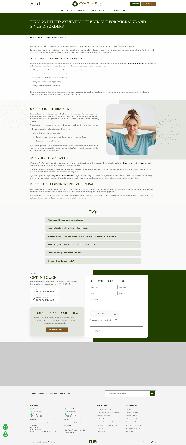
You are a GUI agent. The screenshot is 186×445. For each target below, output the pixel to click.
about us (70, 10)
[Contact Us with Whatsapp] (5, 427)
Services (40, 38)
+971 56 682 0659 (36, 416)
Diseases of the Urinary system (137, 422)
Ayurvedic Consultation (104, 409)
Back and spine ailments (105, 422)
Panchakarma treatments (63, 176)
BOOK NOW (135, 4)
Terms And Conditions (139, 442)
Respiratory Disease (133, 412)
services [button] (82, 10)
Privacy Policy (152, 442)
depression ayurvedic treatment (133, 163)
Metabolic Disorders (103, 416)
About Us (43, 393)
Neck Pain (129, 409)
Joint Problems (101, 431)
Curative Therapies (51, 38)
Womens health (131, 419)
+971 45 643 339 (35, 411)
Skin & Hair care (131, 431)
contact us (114, 10)
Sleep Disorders (131, 416)
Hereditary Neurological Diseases (107, 412)
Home (61, 10)
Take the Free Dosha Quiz (57, 330)
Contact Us (65, 393)
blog (125, 10)
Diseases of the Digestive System (108, 425)
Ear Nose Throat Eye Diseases (106, 419)
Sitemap (128, 442)
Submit (98, 331)
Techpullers (52, 442)
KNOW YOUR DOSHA (148, 4)
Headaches (100, 428)
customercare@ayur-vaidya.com (41, 422)
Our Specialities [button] (98, 10)
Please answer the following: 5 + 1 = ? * (103, 320)
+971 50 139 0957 (70, 416)
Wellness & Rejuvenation (134, 425)
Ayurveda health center (135, 64)
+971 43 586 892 (70, 411)
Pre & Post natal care (133, 428)
